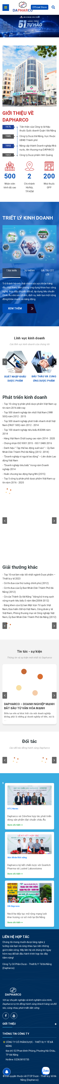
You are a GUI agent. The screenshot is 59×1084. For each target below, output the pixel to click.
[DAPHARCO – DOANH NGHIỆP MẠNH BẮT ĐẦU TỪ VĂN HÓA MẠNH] (29, 682)
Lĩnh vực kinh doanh (29, 338)
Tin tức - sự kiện (29, 651)
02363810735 (21, 1059)
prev (4, 362)
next (54, 362)
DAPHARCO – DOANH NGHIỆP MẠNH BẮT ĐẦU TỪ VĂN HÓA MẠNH (29, 706)
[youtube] (14, 1015)
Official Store (39, 7)
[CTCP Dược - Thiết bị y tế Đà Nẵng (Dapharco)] (22, 7)
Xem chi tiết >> (15, 825)
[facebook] (5, 1015)
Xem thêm (15, 308)
